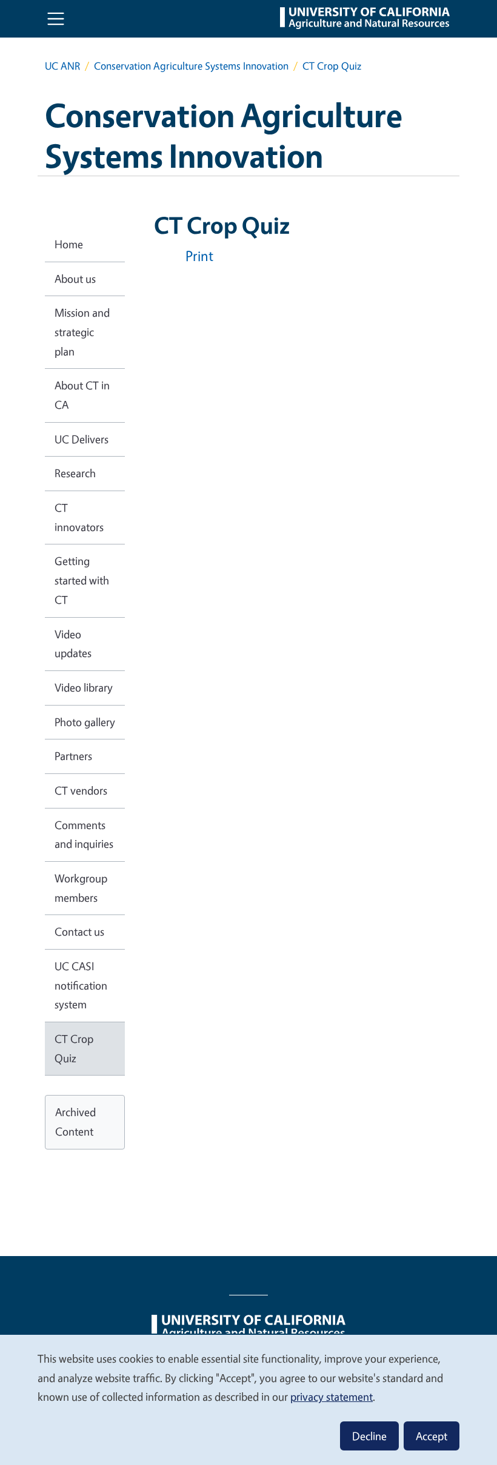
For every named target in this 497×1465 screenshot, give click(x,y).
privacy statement (331, 1396)
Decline (369, 1436)
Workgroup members (81, 888)
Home (69, 244)
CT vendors (81, 790)
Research (75, 473)
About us (75, 278)
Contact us (79, 931)
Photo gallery (85, 722)
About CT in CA (82, 395)
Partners (73, 756)
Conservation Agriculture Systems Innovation (191, 65)
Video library (84, 687)
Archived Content (75, 1122)
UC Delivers (81, 439)
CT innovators (79, 517)
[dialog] (248, 1399)
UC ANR (62, 65)
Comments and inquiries (84, 835)
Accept (431, 1436)
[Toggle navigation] (56, 18)
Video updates (73, 644)
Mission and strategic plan (82, 331)
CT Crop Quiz (74, 1048)
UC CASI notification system (81, 985)
